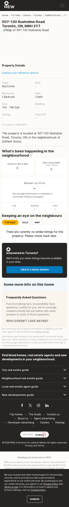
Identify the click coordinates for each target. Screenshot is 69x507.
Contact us (53, 414)
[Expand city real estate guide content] (34, 370)
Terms (41, 445)
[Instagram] (38, 406)
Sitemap (60, 422)
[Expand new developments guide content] (34, 395)
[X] (30, 406)
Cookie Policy (38, 490)
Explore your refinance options (20, 72)
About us (23, 418)
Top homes (16, 414)
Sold (25, 222)
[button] (31, 155)
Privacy (29, 445)
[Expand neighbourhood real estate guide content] (34, 378)
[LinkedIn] (47, 406)
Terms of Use (42, 331)
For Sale (10, 222)
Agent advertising (44, 418)
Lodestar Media (37, 442)
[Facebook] (22, 406)
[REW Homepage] (9, 5)
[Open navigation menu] (62, 5)
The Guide (34, 414)
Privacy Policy (51, 484)
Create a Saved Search (34, 269)
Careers (44, 422)
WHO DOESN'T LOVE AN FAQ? (27, 321)
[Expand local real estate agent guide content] (34, 387)
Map (37, 222)
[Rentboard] (40, 434)
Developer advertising (21, 422)
